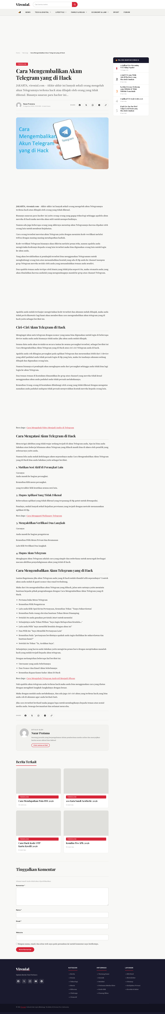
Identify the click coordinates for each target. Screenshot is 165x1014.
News (27, 12)
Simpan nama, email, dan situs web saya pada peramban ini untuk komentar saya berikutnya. (58, 944)
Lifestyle (60, 12)
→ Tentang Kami (103, 974)
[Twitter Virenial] (24, 981)
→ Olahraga (73, 993)
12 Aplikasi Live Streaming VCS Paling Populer (129, 66)
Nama (19, 910)
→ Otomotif (72, 997)
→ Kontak (100, 978)
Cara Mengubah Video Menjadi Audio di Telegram (50, 427)
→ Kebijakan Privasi (132, 985)
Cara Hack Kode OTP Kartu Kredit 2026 (29, 844)
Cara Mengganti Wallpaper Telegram (44, 515)
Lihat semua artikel (40, 745)
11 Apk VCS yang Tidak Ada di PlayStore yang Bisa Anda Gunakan (128, 77)
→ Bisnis (71, 985)
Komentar (20, 885)
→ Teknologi (73, 981)
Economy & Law (99, 12)
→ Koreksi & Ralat (132, 989)
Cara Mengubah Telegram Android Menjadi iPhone (51, 678)
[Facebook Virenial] (18, 981)
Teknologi (22, 64)
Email (18, 921)
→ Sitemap (129, 981)
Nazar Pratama (40, 733)
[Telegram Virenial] (41, 981)
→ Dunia (71, 978)
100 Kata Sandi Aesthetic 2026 (82, 800)
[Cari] (75, 4)
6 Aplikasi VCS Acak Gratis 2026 (131, 99)
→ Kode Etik (101, 989)
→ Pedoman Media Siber (106, 985)
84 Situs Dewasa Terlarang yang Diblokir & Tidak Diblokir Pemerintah (130, 89)
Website (19, 933)
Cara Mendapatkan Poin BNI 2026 (36, 800)
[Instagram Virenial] (30, 981)
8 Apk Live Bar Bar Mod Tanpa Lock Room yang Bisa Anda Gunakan (129, 108)
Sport (116, 12)
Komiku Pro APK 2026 (77, 843)
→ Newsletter (130, 978)
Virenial (23, 1007)
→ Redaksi (100, 981)
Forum (127, 12)
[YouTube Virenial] (36, 981)
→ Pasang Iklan (103, 993)
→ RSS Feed (129, 974)
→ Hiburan (72, 989)
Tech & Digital (42, 12)
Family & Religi (78, 12)
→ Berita (71, 974)
